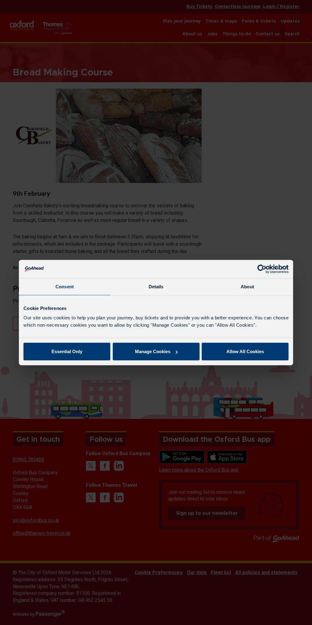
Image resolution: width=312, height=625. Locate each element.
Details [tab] (156, 286)
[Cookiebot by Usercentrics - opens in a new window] (262, 268)
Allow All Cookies (245, 351)
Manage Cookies (152, 351)
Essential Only (66, 351)
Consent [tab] (64, 286)
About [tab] (247, 286)
